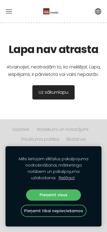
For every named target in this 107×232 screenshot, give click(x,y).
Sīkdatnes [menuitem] (76, 139)
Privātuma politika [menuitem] (40, 139)
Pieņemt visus (53, 195)
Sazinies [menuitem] (20, 129)
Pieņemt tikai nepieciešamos (53, 211)
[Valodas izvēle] (98, 11)
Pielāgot (67, 178)
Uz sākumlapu (53, 92)
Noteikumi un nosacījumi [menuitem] (62, 129)
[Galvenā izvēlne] (8, 11)
